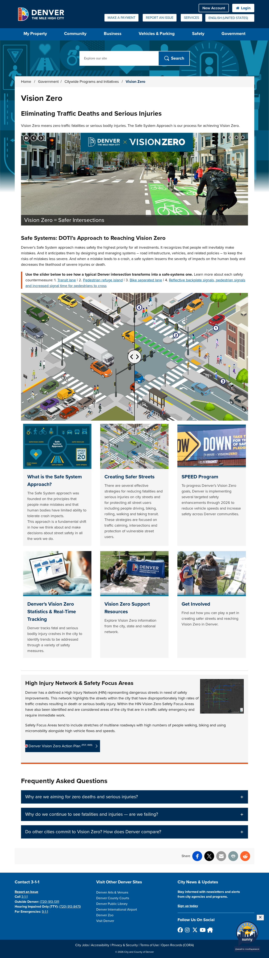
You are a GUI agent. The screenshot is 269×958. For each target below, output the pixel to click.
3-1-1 (24, 897)
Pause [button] (26, 138)
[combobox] (229, 18)
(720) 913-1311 (49, 902)
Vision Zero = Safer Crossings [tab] (242, 137)
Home (26, 81)
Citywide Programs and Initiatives (92, 81)
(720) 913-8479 (70, 906)
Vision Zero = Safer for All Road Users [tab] (236, 137)
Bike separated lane (146, 280)
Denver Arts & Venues (112, 892)
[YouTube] (202, 929)
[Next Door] (209, 929)
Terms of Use (149, 945)
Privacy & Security (125, 945)
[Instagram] (187, 929)
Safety (198, 33)
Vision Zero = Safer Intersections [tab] (230, 137)
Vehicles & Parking (157, 33)
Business (112, 33)
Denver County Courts (112, 898)
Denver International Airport (116, 909)
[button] (134, 797)
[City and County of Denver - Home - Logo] (41, 14)
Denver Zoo (104, 915)
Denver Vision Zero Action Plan (60, 746)
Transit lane (66, 280)
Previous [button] (33, 138)
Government (233, 33)
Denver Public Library (112, 904)
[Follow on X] (194, 929)
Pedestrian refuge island (103, 280)
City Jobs (82, 945)
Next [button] (41, 138)
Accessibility (100, 945)
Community (75, 33)
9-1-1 (45, 912)
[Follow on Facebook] (180, 929)
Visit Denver (105, 921)
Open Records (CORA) (177, 945)
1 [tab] (224, 137)
